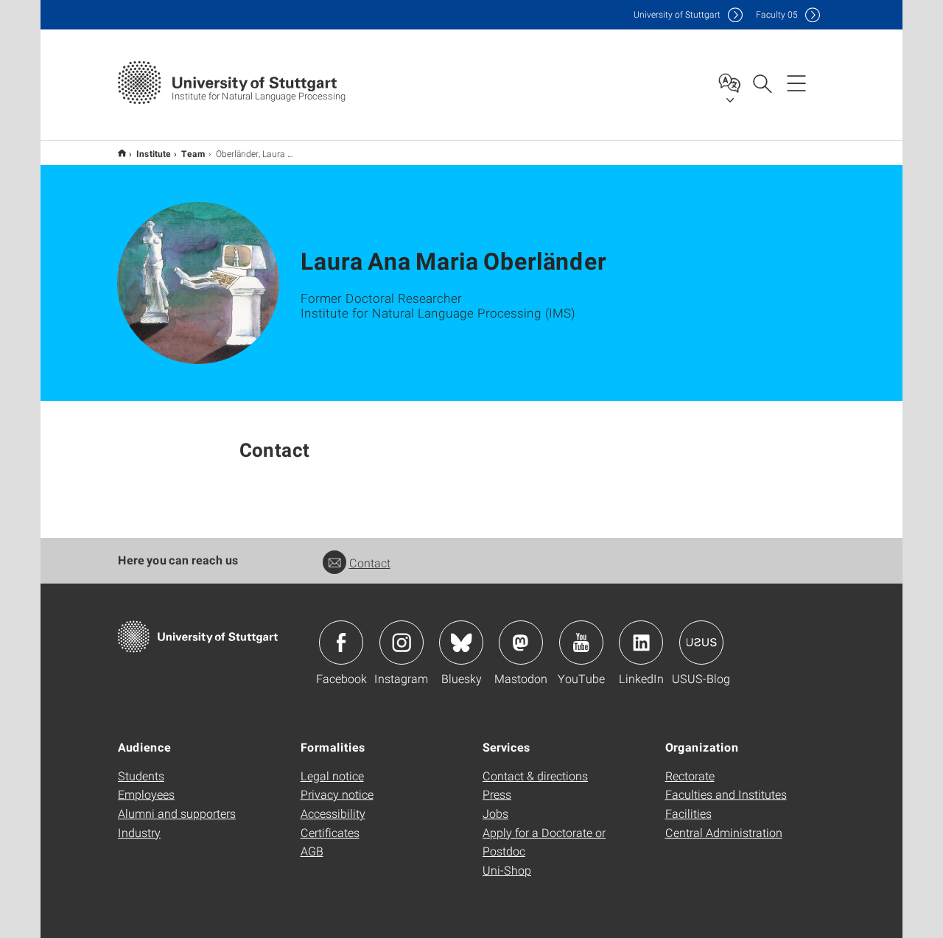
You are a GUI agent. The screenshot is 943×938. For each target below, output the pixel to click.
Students (141, 775)
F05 (777, 14)
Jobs (495, 813)
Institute (153, 153)
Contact (369, 562)
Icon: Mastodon (521, 642)
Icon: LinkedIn (641, 642)
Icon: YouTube (581, 642)
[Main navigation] (796, 82)
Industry (139, 832)
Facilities (688, 813)
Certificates (330, 832)
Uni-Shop (507, 870)
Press (497, 794)
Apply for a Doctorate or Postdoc (544, 842)
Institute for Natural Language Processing (122, 153)
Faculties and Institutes (726, 794)
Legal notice (332, 775)
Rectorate (690, 775)
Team (193, 153)
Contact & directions (535, 775)
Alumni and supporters (177, 813)
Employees (146, 794)
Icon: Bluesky (461, 642)
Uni (677, 14)
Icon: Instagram (401, 642)
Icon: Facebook (341, 642)
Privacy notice (337, 794)
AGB (312, 850)
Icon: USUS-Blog (701, 642)
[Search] (761, 82)
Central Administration (723, 832)
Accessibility (333, 813)
